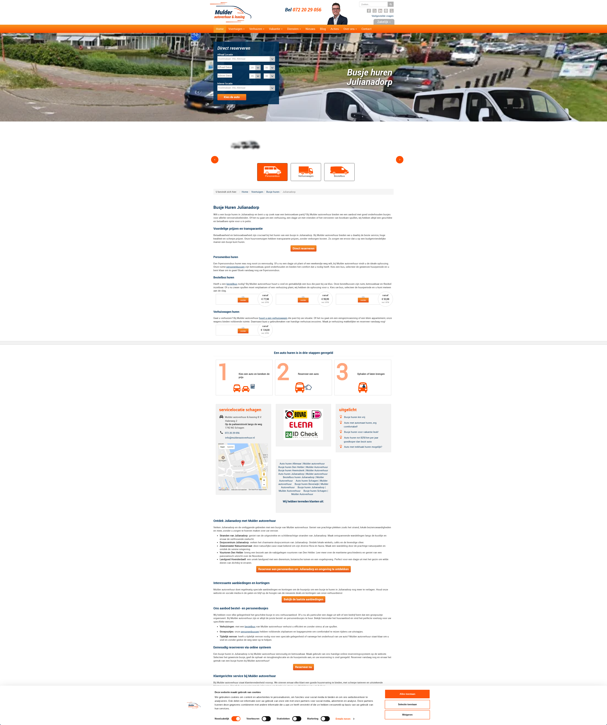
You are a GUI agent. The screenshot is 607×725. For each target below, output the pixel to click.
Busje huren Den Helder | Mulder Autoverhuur (303, 467)
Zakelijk (383, 22)
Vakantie (275, 29)
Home (220, 29)
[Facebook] (369, 11)
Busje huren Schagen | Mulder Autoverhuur (309, 492)
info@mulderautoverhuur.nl (240, 437)
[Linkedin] (380, 11)
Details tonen (343, 718)
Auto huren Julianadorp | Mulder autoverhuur (303, 473)
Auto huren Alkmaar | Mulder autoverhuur (302, 463)
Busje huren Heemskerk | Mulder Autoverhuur (303, 470)
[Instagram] (386, 11)
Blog (323, 29)
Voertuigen (235, 29)
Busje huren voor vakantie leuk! (361, 431)
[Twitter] (375, 11)
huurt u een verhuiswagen (273, 318)
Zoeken (391, 4)
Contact (366, 29)
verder (243, 300)
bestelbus (232, 283)
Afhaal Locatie (225, 54)
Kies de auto (232, 97)
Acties (335, 29)
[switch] (266, 718)
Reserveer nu (303, 667)
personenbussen (235, 266)
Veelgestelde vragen (383, 15)
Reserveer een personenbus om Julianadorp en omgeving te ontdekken (303, 569)
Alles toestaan (407, 694)
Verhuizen (256, 29)
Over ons (349, 29)
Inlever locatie (225, 83)
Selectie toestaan (407, 704)
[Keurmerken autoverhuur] (303, 424)
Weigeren (407, 714)
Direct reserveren (303, 248)
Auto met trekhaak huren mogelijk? (363, 446)
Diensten (293, 29)
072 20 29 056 (307, 9)
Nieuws (310, 29)
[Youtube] (392, 11)
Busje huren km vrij (355, 417)
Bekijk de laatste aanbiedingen (303, 599)
